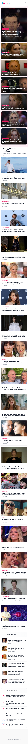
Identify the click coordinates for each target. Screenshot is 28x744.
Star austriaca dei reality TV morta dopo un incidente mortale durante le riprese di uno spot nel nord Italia (13, 178)
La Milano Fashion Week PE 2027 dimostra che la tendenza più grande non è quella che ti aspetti (14, 600)
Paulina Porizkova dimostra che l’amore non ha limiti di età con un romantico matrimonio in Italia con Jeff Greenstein (13, 389)
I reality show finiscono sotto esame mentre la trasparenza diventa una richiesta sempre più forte (14, 626)
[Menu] (25, 2)
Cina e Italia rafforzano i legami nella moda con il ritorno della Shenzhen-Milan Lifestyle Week (14, 336)
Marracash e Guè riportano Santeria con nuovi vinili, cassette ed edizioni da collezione (12, 521)
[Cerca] (21, 2)
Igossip (11, 739)
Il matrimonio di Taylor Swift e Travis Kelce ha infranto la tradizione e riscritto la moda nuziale (13, 495)
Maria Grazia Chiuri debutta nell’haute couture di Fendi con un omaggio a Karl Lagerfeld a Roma (12, 468)
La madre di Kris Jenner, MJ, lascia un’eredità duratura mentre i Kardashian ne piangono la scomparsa (13, 363)
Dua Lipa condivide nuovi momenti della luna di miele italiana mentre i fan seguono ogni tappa (14, 574)
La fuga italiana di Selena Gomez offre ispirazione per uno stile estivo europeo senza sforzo (12, 310)
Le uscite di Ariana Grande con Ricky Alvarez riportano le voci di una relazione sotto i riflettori (13, 442)
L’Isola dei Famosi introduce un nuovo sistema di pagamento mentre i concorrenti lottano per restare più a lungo (13, 547)
